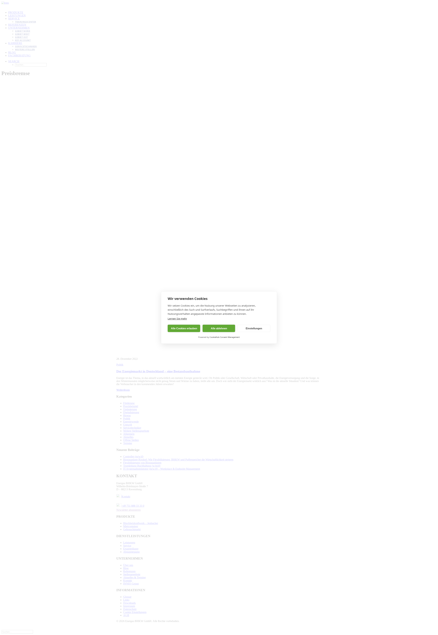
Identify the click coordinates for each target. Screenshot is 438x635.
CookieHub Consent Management (225, 337)
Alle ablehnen (219, 328)
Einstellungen (254, 328)
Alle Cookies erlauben (184, 328)
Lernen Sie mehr (177, 318)
